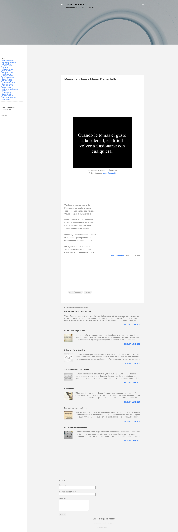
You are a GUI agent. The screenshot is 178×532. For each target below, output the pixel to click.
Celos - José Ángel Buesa (74, 331)
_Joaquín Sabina (7, 76)
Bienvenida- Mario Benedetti (75, 427)
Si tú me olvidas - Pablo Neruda (76, 369)
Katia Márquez (6, 74)
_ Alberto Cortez (6, 66)
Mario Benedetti (109, 173)
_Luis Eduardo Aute (7, 77)
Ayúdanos (4, 91)
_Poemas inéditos (7, 84)
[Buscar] (143, 5)
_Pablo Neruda (6, 94)
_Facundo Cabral (7, 72)
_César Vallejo (6, 87)
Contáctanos (5, 99)
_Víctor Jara (5, 67)
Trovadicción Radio (74, 4)
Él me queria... (70, 389)
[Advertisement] (102, 43)
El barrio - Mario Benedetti (74, 350)
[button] (139, 78)
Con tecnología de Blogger (103, 519)
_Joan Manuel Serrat (8, 82)
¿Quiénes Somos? (7, 61)
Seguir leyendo (132, 325)
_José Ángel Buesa (7, 86)
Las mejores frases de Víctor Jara (77, 311)
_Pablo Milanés (6, 79)
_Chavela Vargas (7, 69)
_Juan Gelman (6, 92)
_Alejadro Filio (6, 64)
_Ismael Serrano (6, 71)
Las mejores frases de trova (75, 408)
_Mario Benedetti (7, 96)
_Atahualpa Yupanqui (8, 62)
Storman (109, 523)
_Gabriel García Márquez (9, 89)
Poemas (87, 292)
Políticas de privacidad (8, 97)
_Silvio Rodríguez (7, 81)
